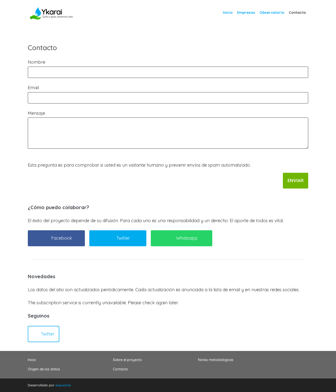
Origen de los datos (44, 369)
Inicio (228, 12)
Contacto (297, 12)
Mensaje (36, 113)
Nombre (36, 62)
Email (33, 87)
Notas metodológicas (215, 360)
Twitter (47, 334)
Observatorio (272, 12)
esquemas (63, 385)
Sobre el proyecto (127, 360)
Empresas (246, 12)
